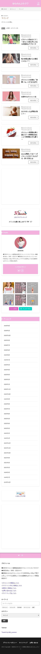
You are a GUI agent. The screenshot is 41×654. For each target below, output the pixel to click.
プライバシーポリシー (10, 642)
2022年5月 (7, 418)
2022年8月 (7, 404)
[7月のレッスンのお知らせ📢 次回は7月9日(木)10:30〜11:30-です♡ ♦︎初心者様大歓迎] (20, 299)
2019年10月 (7, 482)
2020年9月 (7, 472)
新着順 (3, 28)
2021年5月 (7, 467)
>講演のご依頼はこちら (8, 588)
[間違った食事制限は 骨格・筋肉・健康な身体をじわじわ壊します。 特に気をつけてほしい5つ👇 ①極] (8, 287)
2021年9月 (7, 457)
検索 (4, 620)
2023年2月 (7, 379)
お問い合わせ (34, 642)
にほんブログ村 (20, 496)
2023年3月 (7, 374)
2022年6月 (7, 413)
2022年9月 (7, 399)
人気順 (8, 28)
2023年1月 (7, 384)
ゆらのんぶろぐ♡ (20, 3)
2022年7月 (7, 409)
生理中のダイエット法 (28, 97)
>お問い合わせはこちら (8, 590)
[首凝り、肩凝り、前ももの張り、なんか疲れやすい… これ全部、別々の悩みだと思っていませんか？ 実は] (32, 287)
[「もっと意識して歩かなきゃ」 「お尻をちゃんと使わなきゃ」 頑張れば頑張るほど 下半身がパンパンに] (32, 299)
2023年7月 (7, 360)
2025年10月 (7, 335)
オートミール (27, 607)
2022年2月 (7, 433)
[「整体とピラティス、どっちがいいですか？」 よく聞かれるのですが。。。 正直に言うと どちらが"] (8, 299)
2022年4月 (7, 423)
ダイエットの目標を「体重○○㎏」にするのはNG (29, 81)
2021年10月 (7, 453)
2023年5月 (7, 364)
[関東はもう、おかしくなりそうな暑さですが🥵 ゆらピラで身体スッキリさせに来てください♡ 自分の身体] (20, 287)
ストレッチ (12, 607)
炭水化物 (19, 607)
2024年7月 (7, 345)
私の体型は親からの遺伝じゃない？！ (29, 60)
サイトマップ (23, 642)
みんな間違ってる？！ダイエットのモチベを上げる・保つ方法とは (29, 156)
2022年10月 (7, 394)
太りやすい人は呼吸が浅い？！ (29, 112)
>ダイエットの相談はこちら (10, 583)
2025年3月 (7, 340)
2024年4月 (7, 350)
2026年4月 (7, 325)
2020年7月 (7, 477)
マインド (21, 9)
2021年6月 (7, 462)
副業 (33, 607)
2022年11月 (7, 389)
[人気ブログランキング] (20, 214)
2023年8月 (7, 355)
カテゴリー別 (14, 28)
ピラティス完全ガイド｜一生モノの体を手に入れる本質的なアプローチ (29, 42)
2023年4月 (7, 369)
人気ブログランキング (20, 217)
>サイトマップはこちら (8, 593)
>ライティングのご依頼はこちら (11, 585)
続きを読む (33, 48)
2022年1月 (7, 438)
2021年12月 (7, 443)
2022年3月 (7, 428)
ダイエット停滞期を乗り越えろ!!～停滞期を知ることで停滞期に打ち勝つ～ (29, 135)
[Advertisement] (20, 186)
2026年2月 (7, 330)
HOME (5, 9)
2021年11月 (7, 448)
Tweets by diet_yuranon (9, 632)
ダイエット (13, 9)
